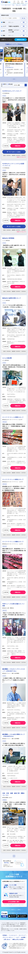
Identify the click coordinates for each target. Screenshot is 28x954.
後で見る (6, 145)
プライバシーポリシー (8, 937)
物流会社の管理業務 (8, 238)
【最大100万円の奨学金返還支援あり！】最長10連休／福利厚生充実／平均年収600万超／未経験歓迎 (13, 367)
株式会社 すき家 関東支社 (8, 608)
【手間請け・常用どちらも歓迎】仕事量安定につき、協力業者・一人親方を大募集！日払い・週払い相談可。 (14, 804)
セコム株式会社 (5, 360)
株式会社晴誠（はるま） (7, 797)
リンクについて (13, 935)
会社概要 (23, 937)
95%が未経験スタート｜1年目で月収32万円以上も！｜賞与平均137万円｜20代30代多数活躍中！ (13, 99)
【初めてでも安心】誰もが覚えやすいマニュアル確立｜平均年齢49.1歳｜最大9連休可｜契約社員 (14, 614)
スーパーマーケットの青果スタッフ (12, 417)
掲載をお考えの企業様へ (18, 939)
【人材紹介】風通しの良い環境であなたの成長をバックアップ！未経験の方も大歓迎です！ (14, 680)
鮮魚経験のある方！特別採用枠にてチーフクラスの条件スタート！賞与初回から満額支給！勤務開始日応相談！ (14, 488)
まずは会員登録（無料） (14, 901)
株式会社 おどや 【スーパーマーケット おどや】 (12, 419)
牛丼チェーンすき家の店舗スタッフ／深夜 (13, 605)
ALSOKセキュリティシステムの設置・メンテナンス (13, 164)
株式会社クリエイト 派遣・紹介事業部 (10, 673)
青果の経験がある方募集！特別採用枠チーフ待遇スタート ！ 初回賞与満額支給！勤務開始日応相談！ (14, 426)
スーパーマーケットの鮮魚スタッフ (12, 479)
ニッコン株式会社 (6, 240)
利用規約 (5, 935)
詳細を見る (17, 145)
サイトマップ (22, 935)
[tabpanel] (14, 62)
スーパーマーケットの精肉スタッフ (12, 541)
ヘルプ (17, 937)
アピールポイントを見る (15, 151)
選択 (24, 22)
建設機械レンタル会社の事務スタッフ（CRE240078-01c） (13, 735)
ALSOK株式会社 (5, 93)
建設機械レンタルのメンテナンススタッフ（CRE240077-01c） (13, 670)
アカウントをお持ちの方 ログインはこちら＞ (14, 904)
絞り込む (24, 18)
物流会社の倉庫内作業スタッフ (11, 298)
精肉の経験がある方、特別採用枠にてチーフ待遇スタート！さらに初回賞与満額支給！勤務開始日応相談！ (14, 550)
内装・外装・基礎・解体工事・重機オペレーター (13, 794)
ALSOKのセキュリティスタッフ (11, 91)
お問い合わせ (7, 939)
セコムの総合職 (7, 358)
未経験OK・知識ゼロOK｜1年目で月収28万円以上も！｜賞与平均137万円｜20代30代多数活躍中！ (13, 174)
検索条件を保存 (20, 39)
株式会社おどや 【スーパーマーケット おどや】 (12, 481)
